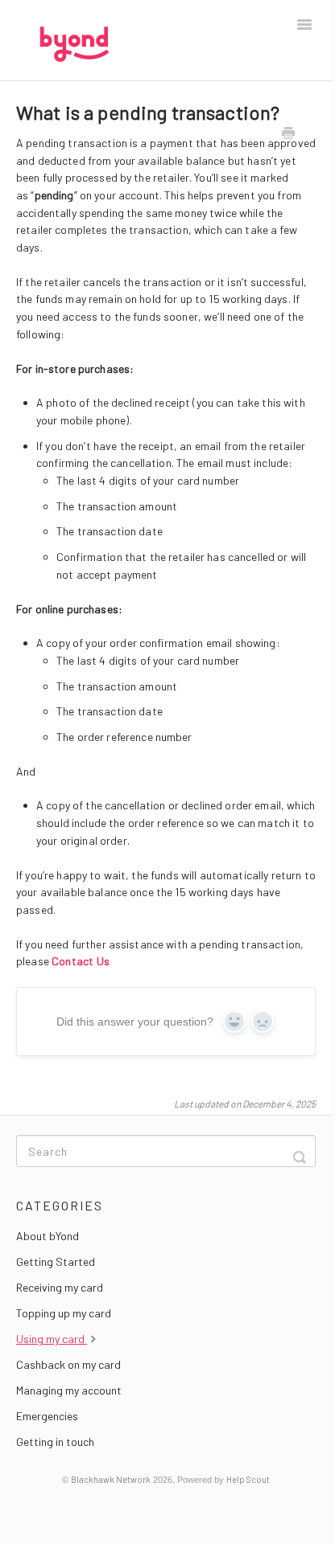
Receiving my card (59, 1287)
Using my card (51, 1338)
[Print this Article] (288, 134)
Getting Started (55, 1261)
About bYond (47, 1236)
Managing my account (69, 1390)
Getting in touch (55, 1441)
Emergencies (47, 1416)
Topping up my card (63, 1313)
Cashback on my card (68, 1364)
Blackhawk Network (111, 1479)
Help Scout (248, 1479)
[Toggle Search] (299, 1151)
